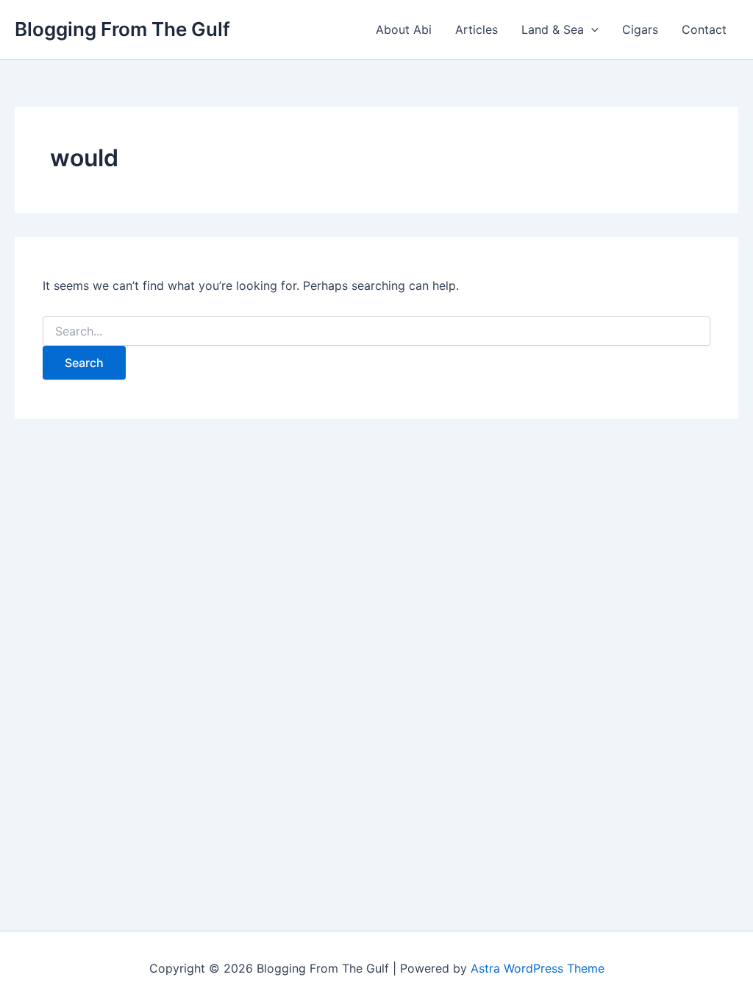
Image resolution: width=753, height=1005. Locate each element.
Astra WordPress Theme (537, 968)
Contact (704, 29)
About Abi (404, 29)
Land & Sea (552, 29)
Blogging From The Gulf (122, 29)
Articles (476, 29)
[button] (591, 29)
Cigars (640, 29)
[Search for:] (376, 331)
